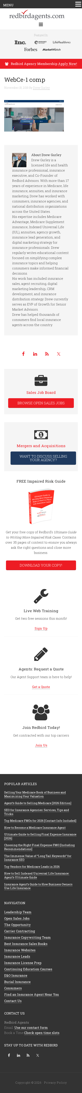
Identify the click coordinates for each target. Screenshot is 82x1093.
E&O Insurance (15, 975)
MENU (8, 5)
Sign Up (41, 628)
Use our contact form (31, 1027)
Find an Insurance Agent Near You (31, 994)
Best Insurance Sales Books (25, 944)
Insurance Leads (17, 956)
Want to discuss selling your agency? (43, 458)
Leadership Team (17, 912)
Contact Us (12, 1001)
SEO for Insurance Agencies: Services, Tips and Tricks (36, 812)
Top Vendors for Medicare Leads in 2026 (32, 867)
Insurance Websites (19, 950)
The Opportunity (17, 925)
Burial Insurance (17, 982)
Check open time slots (41, 1033)
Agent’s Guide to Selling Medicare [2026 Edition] (37, 803)
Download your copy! (41, 565)
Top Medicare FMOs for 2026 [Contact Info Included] (40, 821)
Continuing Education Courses (28, 969)
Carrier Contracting (19, 931)
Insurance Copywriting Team (27, 937)
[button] (78, 4)
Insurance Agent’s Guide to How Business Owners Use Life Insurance (38, 886)
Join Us (41, 745)
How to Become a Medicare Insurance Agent (35, 828)
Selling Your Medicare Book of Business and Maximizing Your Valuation (35, 794)
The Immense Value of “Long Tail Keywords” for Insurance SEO (37, 858)
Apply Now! (67, 64)
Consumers (13, 988)
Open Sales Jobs (16, 918)
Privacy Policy (55, 1082)
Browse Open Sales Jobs (41, 403)
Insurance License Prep (22, 963)
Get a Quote (41, 687)
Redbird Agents (41, 14)
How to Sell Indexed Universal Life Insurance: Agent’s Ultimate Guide (36, 875)
